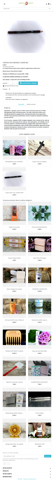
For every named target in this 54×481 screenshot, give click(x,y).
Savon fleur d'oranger (39, 258)
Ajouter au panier (28, 83)
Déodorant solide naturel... (40, 320)
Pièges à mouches (14, 227)
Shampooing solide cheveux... (14, 413)
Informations (7, 476)
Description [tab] (21, 104)
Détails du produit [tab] (31, 104)
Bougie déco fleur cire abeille (14, 444)
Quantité (5, 83)
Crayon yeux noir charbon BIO (14, 192)
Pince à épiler (40, 413)
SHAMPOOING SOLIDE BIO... (39, 382)
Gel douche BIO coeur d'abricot (14, 320)
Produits (6, 471)
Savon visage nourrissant (14, 289)
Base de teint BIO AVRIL (39, 351)
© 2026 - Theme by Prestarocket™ (27, 479)
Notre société (7, 468)
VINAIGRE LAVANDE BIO (39, 289)
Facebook (4, 463)
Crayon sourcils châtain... (39, 161)
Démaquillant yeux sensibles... (14, 161)
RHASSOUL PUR (39, 444)
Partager (9, 89)
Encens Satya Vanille (14, 258)
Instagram (8, 463)
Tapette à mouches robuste (14, 382)
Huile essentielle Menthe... (40, 227)
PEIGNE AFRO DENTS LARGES (14, 351)
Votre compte (7, 474)
